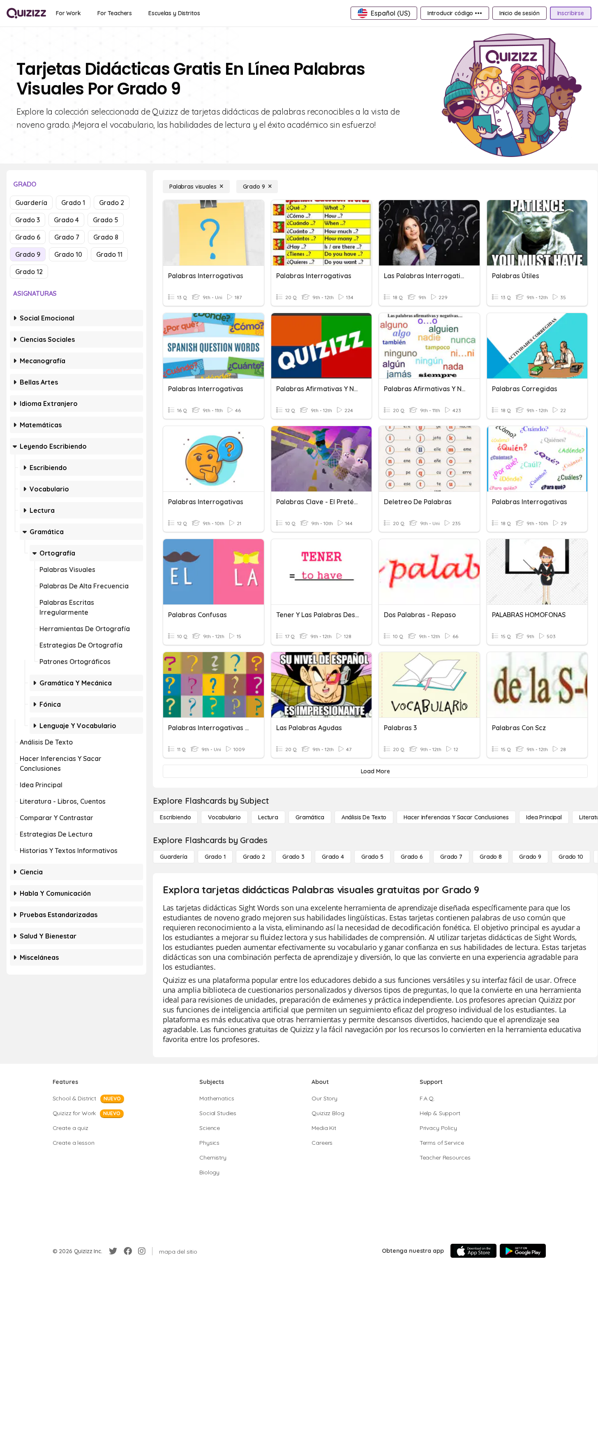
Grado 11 (109, 254)
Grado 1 (73, 202)
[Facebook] (128, 1251)
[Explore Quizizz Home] (26, 13)
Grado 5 (105, 220)
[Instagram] (141, 1251)
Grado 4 (66, 220)
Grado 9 (27, 254)
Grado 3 (27, 220)
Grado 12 (29, 271)
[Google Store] (523, 1251)
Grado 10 (68, 254)
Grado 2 (111, 202)
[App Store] (473, 1251)
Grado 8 (105, 237)
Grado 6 (27, 237)
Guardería (31, 202)
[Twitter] (113, 1251)
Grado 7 (66, 237)
